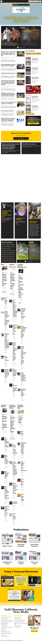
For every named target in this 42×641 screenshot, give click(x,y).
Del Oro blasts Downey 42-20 (8, 73)
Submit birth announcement (6, 620)
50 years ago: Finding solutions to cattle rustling (7, 442)
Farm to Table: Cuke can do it (14, 517)
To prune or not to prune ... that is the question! (15, 449)
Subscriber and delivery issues (7, 627)
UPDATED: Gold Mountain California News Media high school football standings (8, 95)
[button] (17, 47)
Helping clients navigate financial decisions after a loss (7, 373)
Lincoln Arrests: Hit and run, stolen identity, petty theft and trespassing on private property (8, 82)
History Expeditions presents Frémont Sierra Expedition (8, 65)
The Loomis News (17, 618)
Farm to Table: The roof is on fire (22, 497)
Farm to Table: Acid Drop (7, 111)
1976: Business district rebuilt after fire (7, 475)
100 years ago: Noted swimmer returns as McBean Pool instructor (7, 492)
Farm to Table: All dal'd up (22, 482)
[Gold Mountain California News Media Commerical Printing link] (33, 121)
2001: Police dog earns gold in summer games (7, 459)
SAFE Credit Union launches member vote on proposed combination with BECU (8, 120)
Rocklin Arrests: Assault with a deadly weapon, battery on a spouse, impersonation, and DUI (8, 53)
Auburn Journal (17, 617)
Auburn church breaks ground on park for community (8, 103)
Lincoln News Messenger (19, 621)
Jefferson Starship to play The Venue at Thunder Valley (23, 313)
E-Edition (35, 1)
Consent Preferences (5, 636)
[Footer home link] (21, 610)
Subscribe (30, 1)
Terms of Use (3, 634)
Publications (15, 4)
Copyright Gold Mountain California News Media (12, 640)
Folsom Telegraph (17, 625)
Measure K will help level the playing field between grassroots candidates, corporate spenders (7, 340)
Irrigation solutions (15, 502)
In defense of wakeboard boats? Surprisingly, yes (16, 388)
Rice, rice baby (22, 433)
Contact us (3, 628)
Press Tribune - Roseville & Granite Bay (21, 624)
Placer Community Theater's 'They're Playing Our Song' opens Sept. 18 (24, 332)
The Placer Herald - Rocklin (19, 620)
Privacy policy (3, 630)
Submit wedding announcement (7, 621)
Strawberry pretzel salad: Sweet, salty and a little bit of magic (12, 424)
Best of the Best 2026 (21, 10)
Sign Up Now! (21, 138)
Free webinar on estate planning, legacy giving (15, 372)
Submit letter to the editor (6, 617)
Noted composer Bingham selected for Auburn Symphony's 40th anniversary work (20, 287)
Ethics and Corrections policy (6, 633)
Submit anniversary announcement (5, 624)
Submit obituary (4, 625)
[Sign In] (40, 1)
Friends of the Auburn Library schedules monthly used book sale (12, 281)
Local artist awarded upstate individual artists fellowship (23, 376)
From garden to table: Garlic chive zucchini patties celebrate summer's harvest (15, 468)
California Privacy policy (5, 631)
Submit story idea (4, 618)
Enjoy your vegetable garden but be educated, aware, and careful (15, 488)
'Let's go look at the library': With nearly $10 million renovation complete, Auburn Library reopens (15, 308)
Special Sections (17, 627)
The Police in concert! (7, 358)
